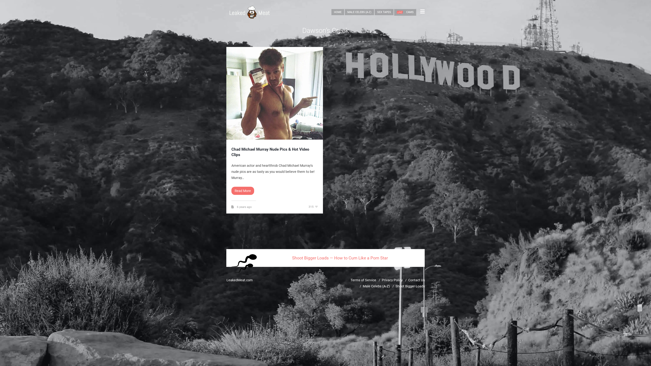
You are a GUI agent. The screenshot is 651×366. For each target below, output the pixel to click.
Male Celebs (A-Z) (359, 12)
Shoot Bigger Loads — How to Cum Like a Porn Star (340, 258)
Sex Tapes (384, 12)
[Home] (249, 12)
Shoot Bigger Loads (410, 286)
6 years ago (244, 207)
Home (338, 12)
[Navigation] (422, 12)
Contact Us (416, 280)
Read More (243, 191)
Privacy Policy (392, 280)
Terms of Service (363, 280)
